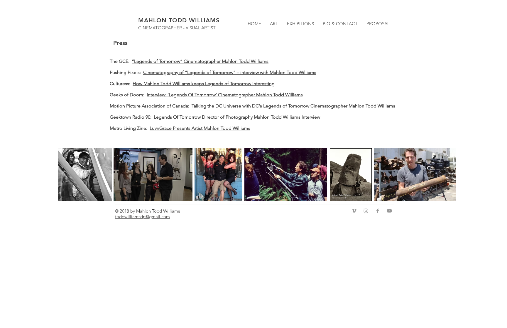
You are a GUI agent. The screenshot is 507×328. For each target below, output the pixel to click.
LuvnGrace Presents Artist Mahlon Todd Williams (200, 128)
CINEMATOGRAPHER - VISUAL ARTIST (177, 28)
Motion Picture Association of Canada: (151, 106)
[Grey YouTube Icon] (389, 211)
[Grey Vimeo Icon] (354, 211)
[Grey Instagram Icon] (366, 211)
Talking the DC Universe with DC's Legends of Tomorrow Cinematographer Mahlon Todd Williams (293, 106)
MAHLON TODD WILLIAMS (178, 20)
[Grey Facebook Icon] (378, 211)
